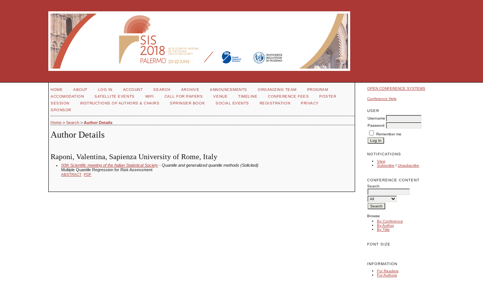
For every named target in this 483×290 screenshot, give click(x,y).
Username (376, 118)
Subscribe (385, 165)
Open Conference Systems (396, 88)
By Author (385, 225)
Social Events (232, 103)
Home (57, 89)
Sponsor (61, 110)
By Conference (390, 221)
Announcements (228, 89)
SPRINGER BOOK (187, 103)
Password (376, 125)
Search (161, 89)
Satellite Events (114, 96)
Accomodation (67, 96)
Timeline (247, 96)
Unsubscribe (408, 165)
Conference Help (382, 99)
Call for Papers (184, 96)
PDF (87, 174)
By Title (383, 229)
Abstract (71, 174)
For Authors (387, 275)
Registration (275, 103)
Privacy (310, 103)
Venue (220, 96)
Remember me (388, 134)
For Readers (387, 271)
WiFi (149, 96)
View (381, 161)
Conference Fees (288, 96)
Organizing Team (277, 89)
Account (133, 89)
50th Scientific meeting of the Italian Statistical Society (109, 165)
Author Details (98, 122)
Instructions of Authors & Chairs (120, 103)
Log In (105, 89)
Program (317, 89)
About (80, 89)
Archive (190, 89)
